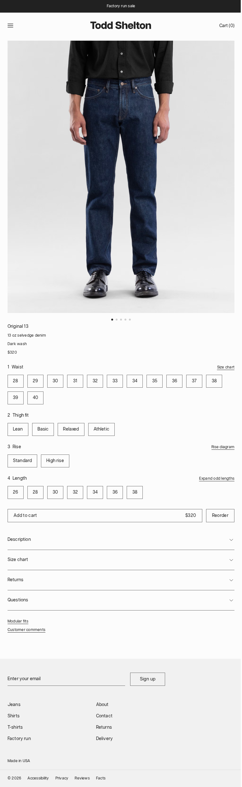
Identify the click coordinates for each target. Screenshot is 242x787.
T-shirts (15, 727)
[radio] (16, 381)
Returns (104, 727)
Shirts (14, 716)
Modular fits (18, 621)
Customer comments (26, 630)
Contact (104, 716)
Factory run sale (121, 6)
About (102, 705)
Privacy (62, 778)
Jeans (14, 705)
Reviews (82, 778)
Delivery (104, 739)
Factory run (19, 739)
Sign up (147, 679)
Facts (101, 778)
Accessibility (38, 778)
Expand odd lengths (216, 479)
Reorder (220, 515)
